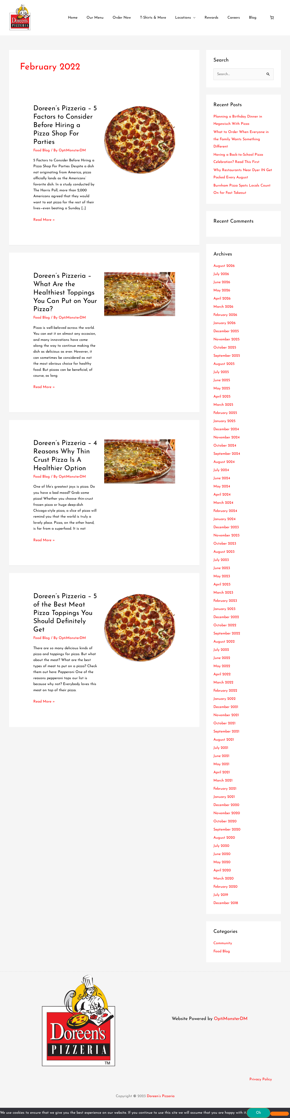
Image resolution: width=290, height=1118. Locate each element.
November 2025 (226, 339)
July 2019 (220, 895)
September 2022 (226, 633)
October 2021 (224, 723)
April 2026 (222, 298)
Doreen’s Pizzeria (160, 1096)
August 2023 (223, 552)
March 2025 (223, 405)
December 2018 (225, 903)
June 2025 (221, 380)
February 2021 (224, 789)
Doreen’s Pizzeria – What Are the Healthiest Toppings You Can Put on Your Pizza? (65, 293)
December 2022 (226, 617)
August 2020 (224, 838)
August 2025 (223, 364)
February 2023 (225, 601)
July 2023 (221, 560)
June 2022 (221, 658)
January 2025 (224, 421)
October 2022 (224, 625)
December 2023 (226, 527)
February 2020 (225, 887)
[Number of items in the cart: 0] (271, 17)
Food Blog (41, 150)
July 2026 (221, 274)
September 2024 (226, 454)
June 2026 (221, 282)
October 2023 (224, 543)
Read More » (44, 219)
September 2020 (226, 829)
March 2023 (223, 593)
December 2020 (226, 805)
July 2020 (221, 846)
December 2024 (226, 429)
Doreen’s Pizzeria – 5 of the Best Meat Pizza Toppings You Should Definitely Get (65, 613)
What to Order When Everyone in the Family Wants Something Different (241, 139)
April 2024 (222, 494)
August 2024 (224, 462)
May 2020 (221, 862)
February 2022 (225, 691)
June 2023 (221, 568)
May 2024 (221, 486)
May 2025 (221, 388)
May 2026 (221, 290)
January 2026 (224, 323)
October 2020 (225, 821)
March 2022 (223, 682)
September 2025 (226, 356)
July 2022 (221, 650)
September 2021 (226, 731)
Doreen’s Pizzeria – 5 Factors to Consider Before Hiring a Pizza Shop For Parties (65, 125)
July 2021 (220, 748)
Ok (258, 1113)
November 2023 (226, 535)
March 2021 (222, 780)
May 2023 (221, 576)
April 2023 (221, 584)
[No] (279, 1114)
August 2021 (223, 740)
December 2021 (225, 707)
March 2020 (223, 878)
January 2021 (224, 797)
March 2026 (223, 307)
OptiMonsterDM (231, 1019)
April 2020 (222, 870)
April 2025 (221, 396)
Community (222, 943)
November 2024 (226, 437)
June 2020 (221, 854)
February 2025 (225, 413)
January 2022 (224, 699)
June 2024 (221, 478)
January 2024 (224, 519)
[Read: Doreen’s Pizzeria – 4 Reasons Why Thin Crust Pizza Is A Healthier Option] (139, 461)
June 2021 (221, 756)
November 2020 (226, 813)
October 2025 (224, 347)
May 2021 (221, 764)
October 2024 (224, 445)
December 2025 (226, 331)
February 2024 (225, 511)
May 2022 (221, 666)
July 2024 (221, 470)
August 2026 (224, 266)
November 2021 (226, 715)
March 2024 (223, 503)
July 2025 (221, 372)
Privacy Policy (260, 1079)
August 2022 (224, 642)
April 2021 (221, 772)
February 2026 (225, 315)
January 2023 (224, 609)
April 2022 (222, 674)
